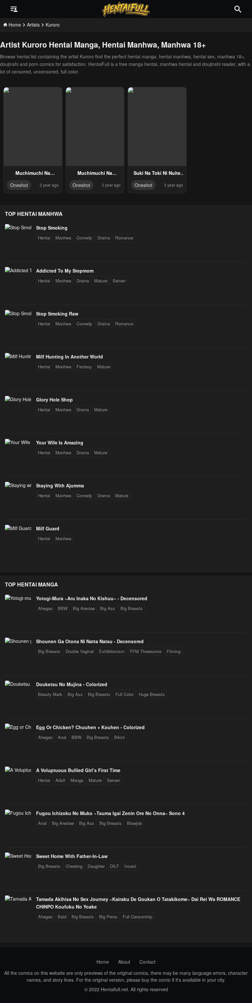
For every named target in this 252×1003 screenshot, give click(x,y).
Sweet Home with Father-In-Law (72, 856)
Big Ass (107, 608)
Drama (103, 238)
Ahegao (45, 608)
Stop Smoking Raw (57, 313)
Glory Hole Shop (54, 399)
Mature (100, 280)
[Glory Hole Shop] (18, 399)
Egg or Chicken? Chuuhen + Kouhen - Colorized (90, 727)
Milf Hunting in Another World (69, 356)
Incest (130, 866)
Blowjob (134, 823)
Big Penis (108, 916)
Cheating (74, 866)
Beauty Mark (50, 694)
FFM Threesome (145, 651)
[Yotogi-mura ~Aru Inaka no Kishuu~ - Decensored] (18, 598)
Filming (173, 651)
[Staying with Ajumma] (18, 485)
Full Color (125, 694)
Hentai (44, 238)
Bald (62, 916)
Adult (60, 780)
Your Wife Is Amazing (59, 442)
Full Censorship (137, 916)
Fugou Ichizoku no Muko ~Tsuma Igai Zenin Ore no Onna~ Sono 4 (110, 813)
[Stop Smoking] (18, 227)
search (238, 9)
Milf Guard (47, 528)
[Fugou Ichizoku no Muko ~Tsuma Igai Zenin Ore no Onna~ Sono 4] (18, 812)
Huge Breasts (152, 694)
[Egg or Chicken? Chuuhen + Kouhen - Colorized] (18, 727)
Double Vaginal (80, 651)
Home (102, 961)
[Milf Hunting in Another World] (18, 356)
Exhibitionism (112, 651)
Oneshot (19, 185)
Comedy (84, 238)
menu (14, 9)
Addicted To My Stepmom (65, 270)
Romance (124, 238)
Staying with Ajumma (60, 485)
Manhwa (63, 238)
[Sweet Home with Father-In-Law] (18, 855)
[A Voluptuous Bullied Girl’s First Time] (18, 770)
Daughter (96, 866)
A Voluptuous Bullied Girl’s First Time (78, 770)
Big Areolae (84, 608)
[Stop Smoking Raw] (18, 313)
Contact (147, 961)
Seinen (119, 280)
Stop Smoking (52, 227)
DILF (114, 866)
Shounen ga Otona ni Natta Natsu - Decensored (90, 641)
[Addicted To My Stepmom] (18, 270)
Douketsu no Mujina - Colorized (71, 684)
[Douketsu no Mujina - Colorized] (18, 684)
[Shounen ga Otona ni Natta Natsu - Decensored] (18, 641)
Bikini (119, 737)
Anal (62, 737)
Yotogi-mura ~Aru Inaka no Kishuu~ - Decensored (91, 598)
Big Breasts (131, 608)
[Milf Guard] (18, 528)
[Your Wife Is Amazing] (18, 442)
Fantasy (84, 366)
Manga (77, 780)
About (124, 961)
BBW (63, 608)
